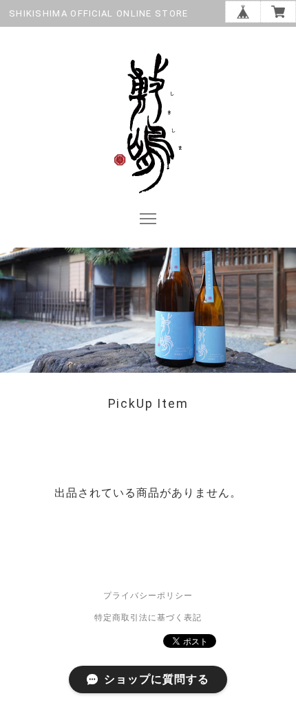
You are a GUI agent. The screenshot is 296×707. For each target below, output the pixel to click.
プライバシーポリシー (148, 595)
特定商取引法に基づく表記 (148, 617)
